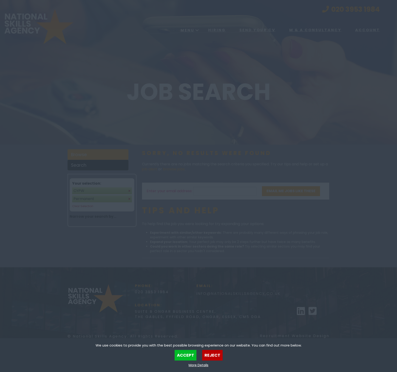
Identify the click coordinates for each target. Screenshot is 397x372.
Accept (185, 355)
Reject (212, 355)
